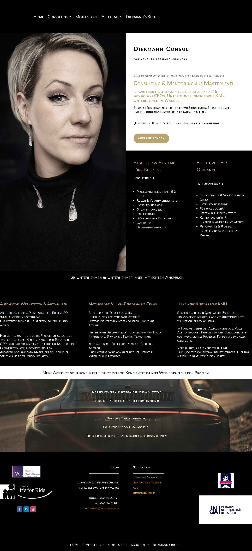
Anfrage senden (151, 138)
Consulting (58, 17)
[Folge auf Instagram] (33, 509)
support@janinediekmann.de (104, 508)
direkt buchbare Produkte (147, 482)
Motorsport (86, 17)
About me (110, 17)
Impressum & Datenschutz (147, 477)
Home (38, 17)
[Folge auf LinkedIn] (26, 509)
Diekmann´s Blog (141, 17)
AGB (135, 487)
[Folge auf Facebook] (19, 509)
